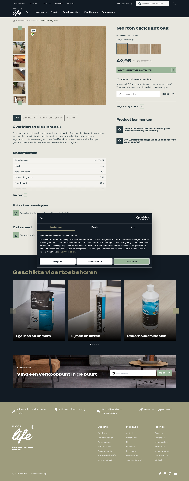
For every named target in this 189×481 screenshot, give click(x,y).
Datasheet (71, 118)
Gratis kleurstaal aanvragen (135, 70)
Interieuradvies (161, 442)
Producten (22, 20)
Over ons (159, 433)
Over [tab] (133, 227)
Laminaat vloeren (105, 437)
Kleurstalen (160, 437)
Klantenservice (161, 455)
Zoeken (166, 94)
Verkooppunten (123, 3)
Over (16, 118)
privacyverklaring (66, 252)
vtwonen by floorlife (107, 455)
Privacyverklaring (38, 473)
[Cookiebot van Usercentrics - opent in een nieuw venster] (138, 218)
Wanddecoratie (105, 451)
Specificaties (30, 118)
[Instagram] (164, 473)
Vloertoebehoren (105, 460)
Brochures (130, 446)
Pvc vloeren (103, 433)
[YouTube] (175, 473)
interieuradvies (148, 84)
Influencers (131, 451)
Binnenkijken (132, 437)
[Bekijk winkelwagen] (174, 3)
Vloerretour (160, 446)
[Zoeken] (139, 3)
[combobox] (152, 3)
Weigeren (57, 261)
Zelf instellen (93, 261)
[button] (30, 12)
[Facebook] (159, 473)
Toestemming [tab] (56, 227)
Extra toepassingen (51, 118)
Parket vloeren (104, 442)
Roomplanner (132, 455)
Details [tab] (94, 227)
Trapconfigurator (134, 460)
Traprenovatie (104, 446)
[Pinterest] (170, 473)
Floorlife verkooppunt (160, 87)
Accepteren (131, 261)
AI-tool (129, 433)
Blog (128, 442)
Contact (158, 460)
